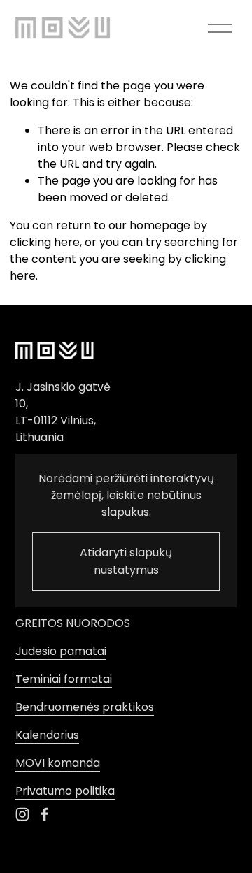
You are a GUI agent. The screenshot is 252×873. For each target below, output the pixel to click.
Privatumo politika (65, 791)
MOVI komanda (57, 763)
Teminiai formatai (63, 679)
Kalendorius (47, 735)
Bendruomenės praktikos (84, 707)
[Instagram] (22, 814)
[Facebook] (45, 814)
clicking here (45, 242)
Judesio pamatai (60, 651)
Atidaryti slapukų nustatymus (126, 561)
